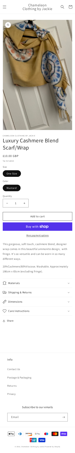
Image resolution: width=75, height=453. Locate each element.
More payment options (37, 235)
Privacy (11, 394)
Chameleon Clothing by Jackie (32, 447)
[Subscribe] (64, 417)
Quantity (7, 196)
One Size (12, 173)
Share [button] (10, 320)
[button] (5, 7)
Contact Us (13, 369)
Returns (12, 385)
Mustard (12, 188)
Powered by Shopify (52, 447)
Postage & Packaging (19, 377)
